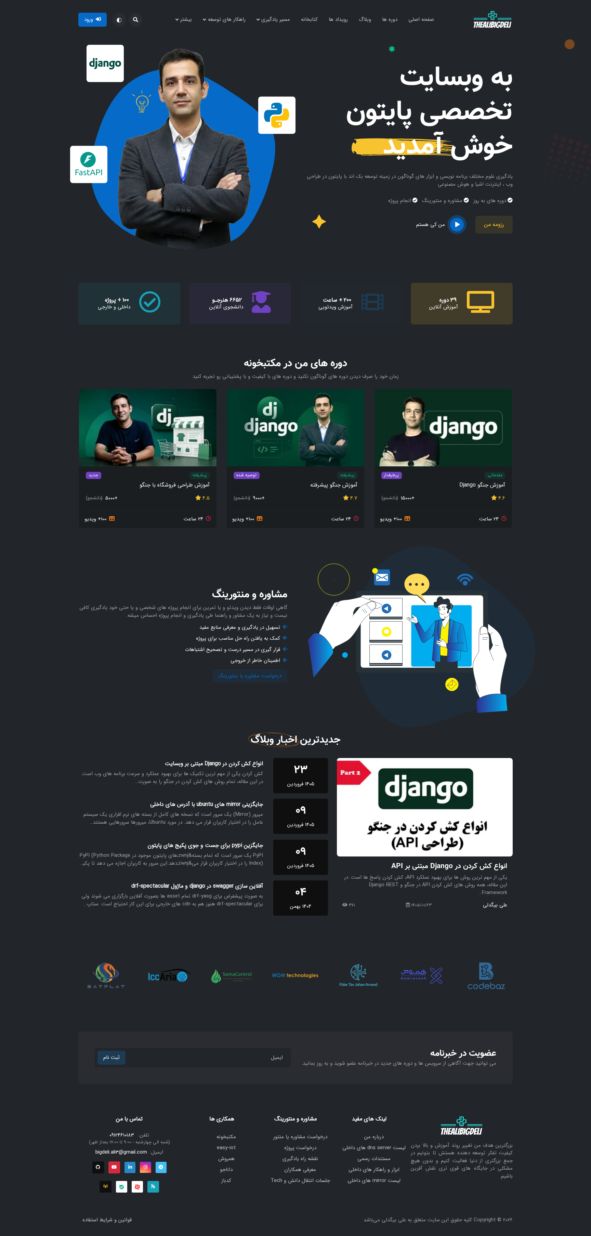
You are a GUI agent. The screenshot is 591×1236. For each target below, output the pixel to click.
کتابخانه (309, 19)
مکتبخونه (226, 1137)
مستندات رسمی (374, 1159)
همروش (226, 1159)
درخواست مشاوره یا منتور (300, 1137)
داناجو (226, 1170)
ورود (88, 19)
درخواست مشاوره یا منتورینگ (249, 676)
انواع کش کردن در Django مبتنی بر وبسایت (214, 763)
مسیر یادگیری (275, 19)
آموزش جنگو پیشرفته (333, 485)
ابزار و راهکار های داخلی (374, 1170)
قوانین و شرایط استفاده (107, 1220)
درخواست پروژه (300, 1148)
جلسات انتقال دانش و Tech (300, 1181)
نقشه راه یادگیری (300, 1159)
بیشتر (186, 19)
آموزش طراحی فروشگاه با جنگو (175, 485)
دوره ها (389, 19)
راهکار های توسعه (227, 19)
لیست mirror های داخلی (373, 1181)
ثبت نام (111, 1057)
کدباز (226, 1181)
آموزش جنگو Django (482, 485)
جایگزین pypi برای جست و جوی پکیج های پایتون (205, 845)
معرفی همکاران (300, 1170)
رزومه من (494, 224)
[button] (135, 20)
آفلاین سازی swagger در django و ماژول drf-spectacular (197, 886)
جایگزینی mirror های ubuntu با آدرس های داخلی (206, 804)
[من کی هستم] (457, 224)
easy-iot (226, 1148)
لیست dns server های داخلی (374, 1148)
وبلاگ (365, 19)
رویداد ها (338, 19)
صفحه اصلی (421, 19)
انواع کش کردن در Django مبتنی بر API (449, 866)
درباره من (374, 1137)
